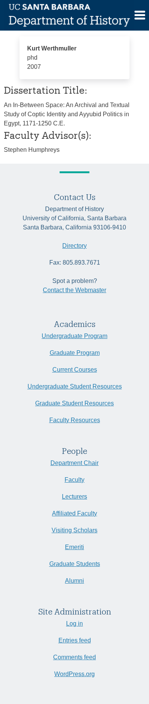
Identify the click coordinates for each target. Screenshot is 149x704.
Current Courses (74, 369)
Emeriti (74, 547)
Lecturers (74, 496)
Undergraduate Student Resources (75, 386)
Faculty (74, 479)
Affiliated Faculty (74, 513)
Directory (74, 245)
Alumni (74, 580)
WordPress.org (74, 674)
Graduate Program (75, 353)
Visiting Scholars (74, 530)
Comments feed (74, 657)
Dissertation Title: (45, 90)
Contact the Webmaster (74, 290)
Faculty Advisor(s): (48, 135)
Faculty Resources (74, 420)
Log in (74, 623)
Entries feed (74, 640)
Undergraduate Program (74, 336)
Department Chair (74, 463)
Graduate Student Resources (74, 403)
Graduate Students (74, 564)
